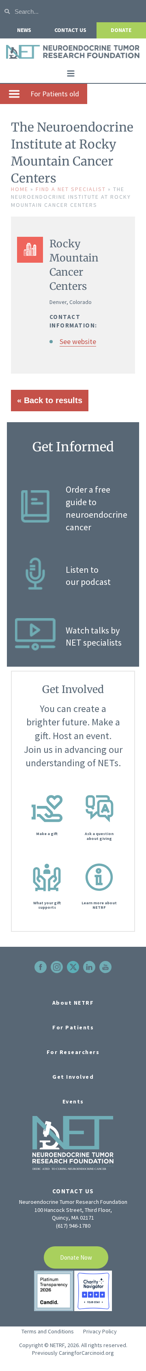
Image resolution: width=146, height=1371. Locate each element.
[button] (71, 73)
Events (73, 1101)
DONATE (121, 30)
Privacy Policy (100, 1331)
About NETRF (73, 1002)
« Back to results (49, 400)
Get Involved (73, 1076)
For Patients (73, 1027)
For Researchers (73, 1052)
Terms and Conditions (47, 1331)
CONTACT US (70, 30)
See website (78, 341)
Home (19, 189)
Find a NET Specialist (71, 189)
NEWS (24, 30)
